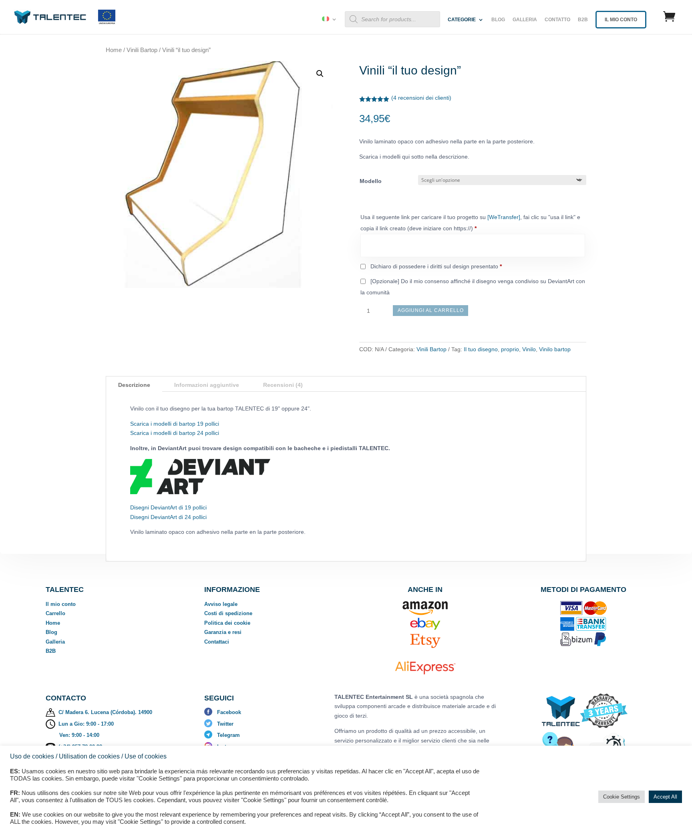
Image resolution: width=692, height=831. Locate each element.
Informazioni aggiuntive (206, 385)
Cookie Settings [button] (621, 797)
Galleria (525, 19)
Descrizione (134, 385)
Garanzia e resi (222, 632)
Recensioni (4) (283, 385)
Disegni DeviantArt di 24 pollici (168, 517)
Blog (498, 19)
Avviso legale (220, 604)
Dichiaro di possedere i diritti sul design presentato (435, 266)
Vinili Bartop (142, 49)
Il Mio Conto (621, 19)
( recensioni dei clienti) (421, 98)
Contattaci (216, 642)
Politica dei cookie (227, 623)
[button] (320, 73)
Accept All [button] (665, 797)
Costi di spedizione (228, 613)
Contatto (557, 19)
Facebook (229, 712)
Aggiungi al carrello (431, 310)
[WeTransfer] (503, 217)
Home (114, 49)
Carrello (55, 613)
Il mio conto (61, 604)
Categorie (462, 19)
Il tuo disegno (481, 349)
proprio (510, 349)
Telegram (228, 735)
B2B (583, 19)
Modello (371, 181)
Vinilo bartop (555, 349)
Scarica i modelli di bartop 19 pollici (174, 424)
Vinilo (529, 349)
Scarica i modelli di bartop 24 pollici (174, 433)
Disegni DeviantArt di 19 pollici (168, 507)
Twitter (225, 724)
